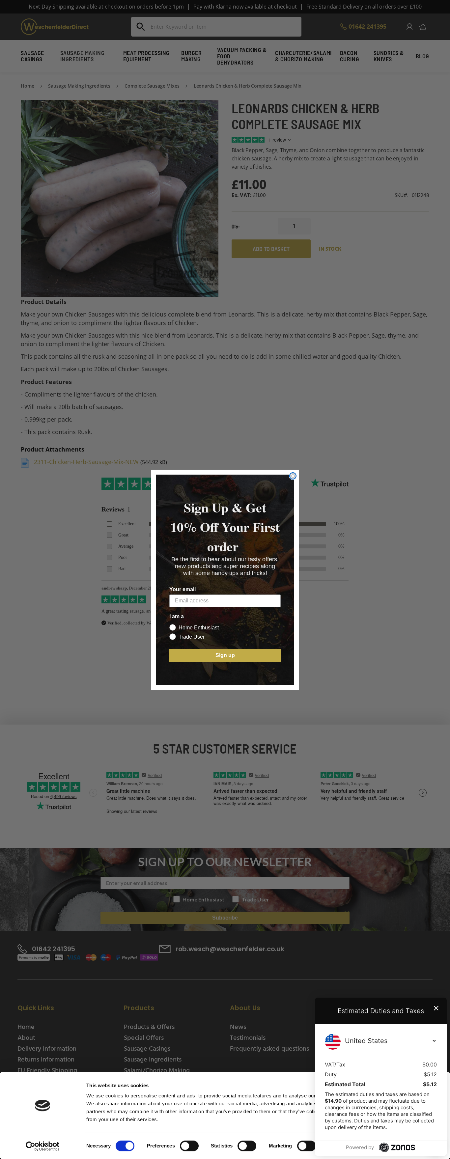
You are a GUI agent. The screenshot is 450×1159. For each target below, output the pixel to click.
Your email (182, 589)
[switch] (189, 1146)
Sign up (225, 655)
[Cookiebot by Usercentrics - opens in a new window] (42, 1146)
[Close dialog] (292, 476)
